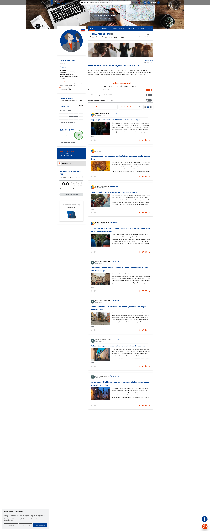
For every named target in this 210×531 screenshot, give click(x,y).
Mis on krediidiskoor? (67, 143)
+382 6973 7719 (66, 89)
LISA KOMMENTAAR (71, 194)
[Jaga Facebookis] (139, 140)
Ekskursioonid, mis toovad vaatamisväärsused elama (114, 192)
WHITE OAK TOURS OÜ (107, 261)
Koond (150, 28)
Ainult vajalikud (25, 525)
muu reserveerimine (65, 155)
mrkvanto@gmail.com (68, 88)
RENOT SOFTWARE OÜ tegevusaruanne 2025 (113, 65)
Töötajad (114, 28)
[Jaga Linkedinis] (146, 140)
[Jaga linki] (149, 140)
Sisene (153, 2)
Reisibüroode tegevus (100, 95)
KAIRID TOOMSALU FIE (106, 114)
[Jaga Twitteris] (143, 140)
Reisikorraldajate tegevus (101, 100)
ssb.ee (92, 136)
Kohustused (131, 28)
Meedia (91, 28)
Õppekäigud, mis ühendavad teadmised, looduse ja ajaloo (116, 120)
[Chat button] (144, 2)
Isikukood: (63, 72)
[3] (148, 107)
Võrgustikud (141, 28)
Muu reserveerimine (99, 90)
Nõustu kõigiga (40, 525)
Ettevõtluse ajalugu (103, 28)
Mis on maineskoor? (66, 123)
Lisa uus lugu (198, 519)
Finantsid (122, 28)
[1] (145, 107)
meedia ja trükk (64, 153)
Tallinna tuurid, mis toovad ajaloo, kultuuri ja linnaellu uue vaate (119, 346)
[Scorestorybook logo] (59, 2)
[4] (151, 107)
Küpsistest (11, 525)
